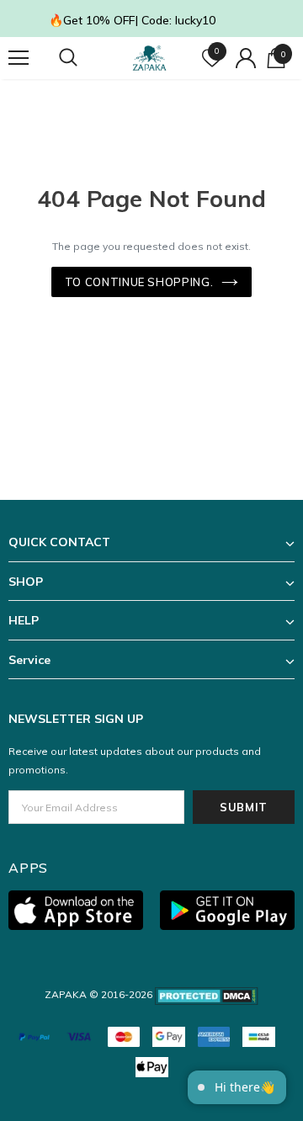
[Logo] (149, 58)
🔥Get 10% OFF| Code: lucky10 (132, 20)
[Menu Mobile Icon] (18, 58)
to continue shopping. (139, 282)
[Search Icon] (84, 58)
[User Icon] (246, 58)
